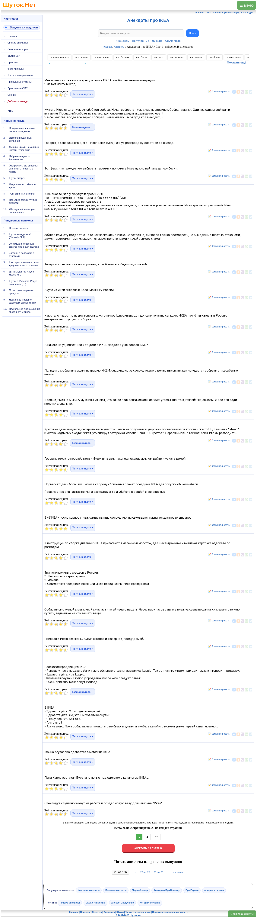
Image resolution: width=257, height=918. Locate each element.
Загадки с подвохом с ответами (21, 254)
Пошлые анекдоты (115, 890)
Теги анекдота (82, 93)
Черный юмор (140, 890)
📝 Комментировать (218, 91)
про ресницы (234, 57)
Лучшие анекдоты (70, 902)
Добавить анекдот (19, 101)
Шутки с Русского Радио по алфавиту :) (23, 282)
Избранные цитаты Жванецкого (19, 158)
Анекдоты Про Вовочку (167, 890)
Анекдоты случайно (122, 902)
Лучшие (157, 40)
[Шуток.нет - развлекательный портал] (19, 8)
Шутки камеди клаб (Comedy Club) (20, 236)
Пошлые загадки (18, 228)
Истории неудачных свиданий (20, 139)
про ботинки (122, 57)
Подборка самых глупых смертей (23, 201)
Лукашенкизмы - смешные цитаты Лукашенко (24, 148)
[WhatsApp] (246, 92)
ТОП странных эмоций (21, 193)
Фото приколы (16, 68)
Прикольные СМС (18, 88)
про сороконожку (60, 57)
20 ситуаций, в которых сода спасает (22, 211)
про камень (196, 57)
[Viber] (242, 92)
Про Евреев (192, 890)
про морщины (102, 57)
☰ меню (247, 5)
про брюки (141, 57)
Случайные (173, 40)
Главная (12, 36)
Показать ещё (236, 62)
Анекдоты (122, 40)
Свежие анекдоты (242, 913)
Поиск (192, 33)
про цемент (81, 57)
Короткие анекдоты (89, 890)
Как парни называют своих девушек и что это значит (24, 264)
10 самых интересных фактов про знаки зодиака (24, 245)
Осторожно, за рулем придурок (21, 292)
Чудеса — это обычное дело (22, 186)
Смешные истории (18, 49)
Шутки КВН (14, 55)
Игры (10, 110)
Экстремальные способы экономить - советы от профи (23, 168)
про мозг (158, 57)
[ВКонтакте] (234, 92)
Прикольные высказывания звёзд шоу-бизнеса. (24, 310)
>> (156, 837)
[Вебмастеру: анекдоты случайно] (21, 27)
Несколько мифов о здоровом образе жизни (22, 301)
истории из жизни (214, 890)
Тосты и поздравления (20, 75)
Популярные (140, 40)
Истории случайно (150, 902)
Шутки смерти (17, 178)
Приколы (12, 62)
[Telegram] (250, 92)
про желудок (176, 57)
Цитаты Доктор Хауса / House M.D (22, 273)
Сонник (12, 94)
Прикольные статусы (19, 81)
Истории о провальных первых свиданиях (22, 130)
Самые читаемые (95, 902)
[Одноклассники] (238, 92)
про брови (214, 57)
